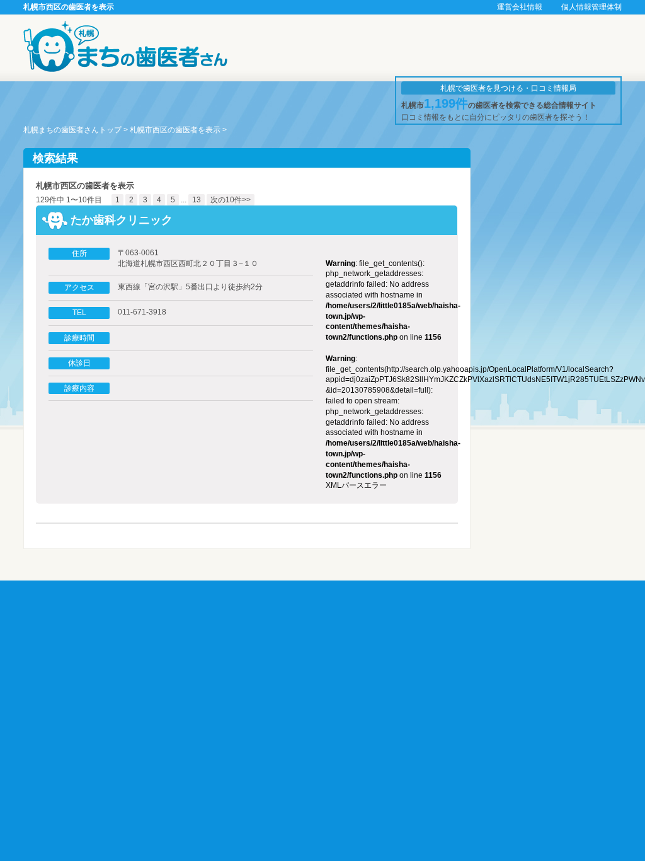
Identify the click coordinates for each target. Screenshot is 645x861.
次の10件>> (230, 199)
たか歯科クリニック (122, 220)
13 (196, 199)
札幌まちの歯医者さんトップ (72, 129)
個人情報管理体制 (591, 7)
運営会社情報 (519, 7)
